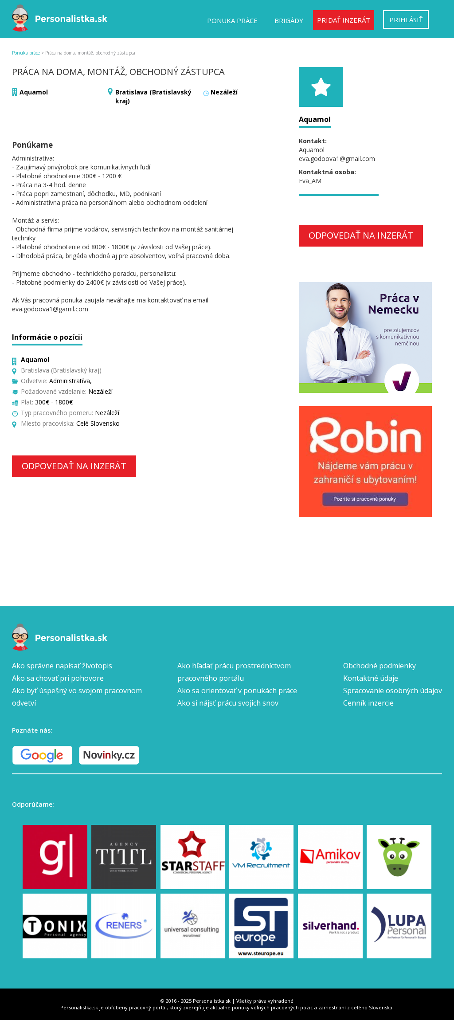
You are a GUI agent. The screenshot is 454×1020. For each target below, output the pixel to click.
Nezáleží (224, 92)
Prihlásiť (406, 19)
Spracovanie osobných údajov (392, 690)
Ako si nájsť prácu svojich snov (227, 703)
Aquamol (34, 92)
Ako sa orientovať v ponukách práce (237, 690)
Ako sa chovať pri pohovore (58, 678)
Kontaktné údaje (370, 678)
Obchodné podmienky (379, 666)
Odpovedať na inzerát (74, 466)
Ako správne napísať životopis (62, 666)
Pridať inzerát (343, 20)
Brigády (288, 20)
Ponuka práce (232, 20)
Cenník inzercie (368, 703)
